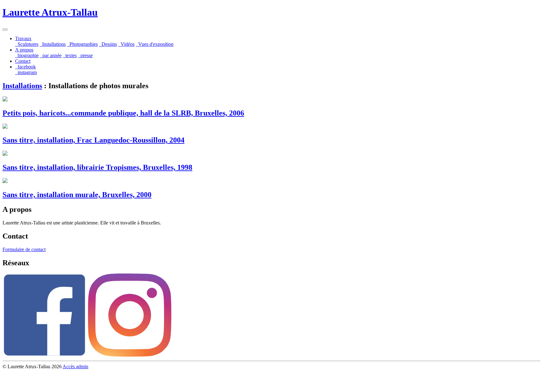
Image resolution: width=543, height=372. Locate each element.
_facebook (25, 66)
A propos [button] (24, 49)
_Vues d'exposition (154, 44)
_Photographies (82, 44)
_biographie (27, 55)
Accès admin (75, 366)
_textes (70, 55)
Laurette (50, 12)
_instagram (26, 72)
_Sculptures (26, 44)
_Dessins (108, 44)
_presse (85, 55)
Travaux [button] (23, 38)
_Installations (53, 44)
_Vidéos (126, 44)
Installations (22, 86)
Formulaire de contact (24, 249)
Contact (22, 61)
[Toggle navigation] (5, 29)
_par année (51, 55)
